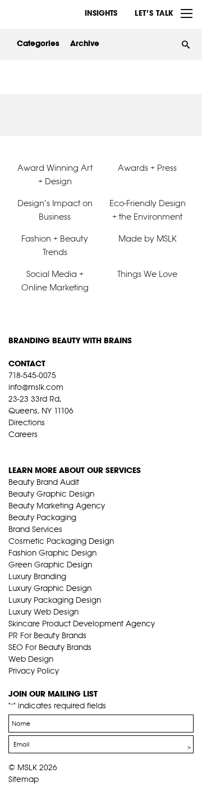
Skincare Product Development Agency (81, 623)
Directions (26, 422)
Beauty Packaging (42, 517)
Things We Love (147, 274)
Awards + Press (147, 167)
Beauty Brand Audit (43, 482)
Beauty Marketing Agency (56, 506)
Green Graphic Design (50, 565)
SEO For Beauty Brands (49, 647)
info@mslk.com (35, 387)
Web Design (30, 659)
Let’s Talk (154, 12)
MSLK (50, 13)
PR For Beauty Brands (47, 635)
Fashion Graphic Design (52, 553)
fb (13, 448)
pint (48, 448)
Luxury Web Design (43, 612)
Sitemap (23, 779)
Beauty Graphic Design (51, 494)
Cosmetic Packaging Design (61, 541)
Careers (23, 434)
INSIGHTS (101, 12)
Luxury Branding (37, 576)
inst (66, 448)
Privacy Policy (33, 671)
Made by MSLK (147, 238)
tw (31, 448)
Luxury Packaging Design (54, 600)
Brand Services (35, 529)
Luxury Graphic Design (49, 588)
